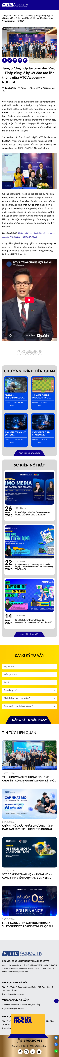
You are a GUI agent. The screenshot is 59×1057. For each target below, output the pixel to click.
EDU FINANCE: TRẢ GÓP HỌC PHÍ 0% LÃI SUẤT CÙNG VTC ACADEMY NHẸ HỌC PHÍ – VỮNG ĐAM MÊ (28, 925)
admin (23, 88)
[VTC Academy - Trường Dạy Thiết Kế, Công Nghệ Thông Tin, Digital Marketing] (15, 5)
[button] (55, 4)
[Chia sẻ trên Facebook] (4, 60)
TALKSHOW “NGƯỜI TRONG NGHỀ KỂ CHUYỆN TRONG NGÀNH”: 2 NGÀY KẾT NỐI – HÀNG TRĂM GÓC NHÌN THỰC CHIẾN (28, 779)
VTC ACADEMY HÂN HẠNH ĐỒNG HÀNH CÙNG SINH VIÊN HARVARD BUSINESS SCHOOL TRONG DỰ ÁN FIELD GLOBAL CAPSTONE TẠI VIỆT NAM (27, 876)
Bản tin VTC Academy (23, 16)
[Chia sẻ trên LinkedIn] (20, 60)
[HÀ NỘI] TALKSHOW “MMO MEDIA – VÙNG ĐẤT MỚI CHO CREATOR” (32, 513)
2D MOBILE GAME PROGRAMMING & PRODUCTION (41, 396)
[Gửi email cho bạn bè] (14, 60)
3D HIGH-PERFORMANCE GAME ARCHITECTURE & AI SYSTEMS (15, 396)
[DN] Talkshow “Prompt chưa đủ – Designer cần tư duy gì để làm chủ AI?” (33, 621)
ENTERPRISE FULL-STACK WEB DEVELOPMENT (41, 433)
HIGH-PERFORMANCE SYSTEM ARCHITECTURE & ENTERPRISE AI (15, 433)
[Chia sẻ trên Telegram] (25, 60)
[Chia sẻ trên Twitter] (9, 60)
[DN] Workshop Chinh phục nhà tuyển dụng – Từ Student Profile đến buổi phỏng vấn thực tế (34, 567)
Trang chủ (6, 16)
